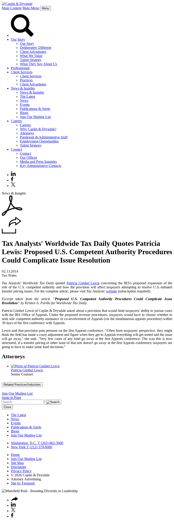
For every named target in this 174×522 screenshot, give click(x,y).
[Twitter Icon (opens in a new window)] (13, 185)
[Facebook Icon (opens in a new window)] (12, 180)
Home (15, 455)
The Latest (27, 96)
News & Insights (23, 88)
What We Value (31, 56)
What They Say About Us (38, 64)
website (111, 291)
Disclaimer (18, 467)
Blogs (24, 113)
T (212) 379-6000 (39, 447)
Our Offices (28, 157)
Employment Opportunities (39, 141)
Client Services (21, 72)
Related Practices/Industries (22, 384)
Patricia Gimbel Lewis (83, 283)
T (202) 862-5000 (50, 443)
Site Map (17, 463)
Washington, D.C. (24, 443)
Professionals (20, 68)
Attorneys (27, 133)
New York (18, 447)
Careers (16, 121)
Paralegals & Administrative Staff (44, 137)
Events (25, 105)
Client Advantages (33, 52)
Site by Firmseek (23, 483)
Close (7, 407)
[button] (12, 232)
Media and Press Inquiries (38, 162)
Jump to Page (11, 397)
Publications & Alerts (35, 109)
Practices (26, 80)
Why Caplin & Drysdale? (38, 129)
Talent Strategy (30, 60)
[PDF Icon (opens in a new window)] (12, 214)
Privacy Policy (21, 471)
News (24, 100)
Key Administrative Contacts (40, 166)
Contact (16, 149)
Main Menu (30, 8)
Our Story (18, 39)
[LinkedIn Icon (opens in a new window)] (13, 175)
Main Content (12, 8)
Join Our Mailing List (35, 117)
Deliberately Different (35, 48)
